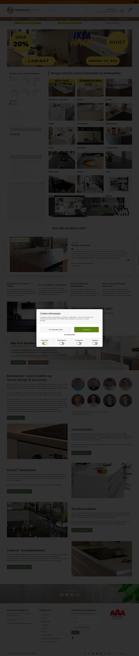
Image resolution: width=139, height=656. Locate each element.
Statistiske (95, 340)
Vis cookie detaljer (69, 334)
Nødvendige (44, 340)
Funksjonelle (79, 340)
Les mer (42, 320)
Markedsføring (61, 340)
